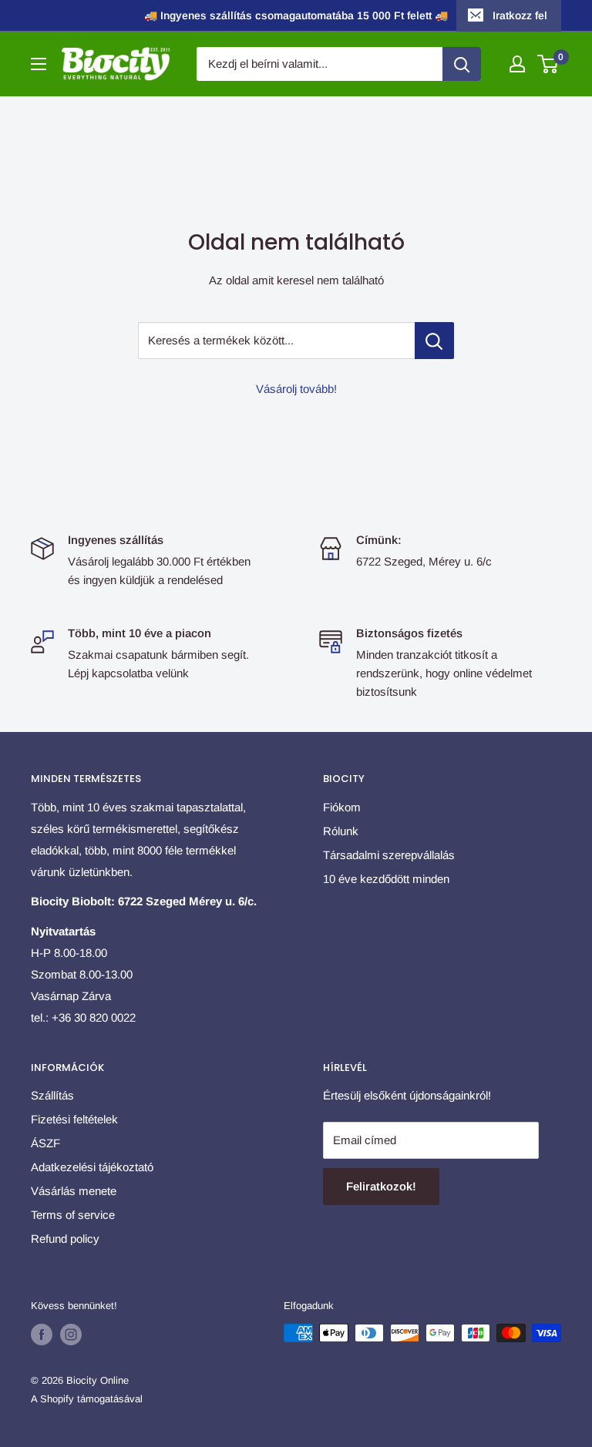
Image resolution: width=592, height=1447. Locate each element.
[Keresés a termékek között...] (434, 340)
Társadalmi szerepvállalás (389, 854)
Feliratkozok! (381, 1186)
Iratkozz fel (520, 15)
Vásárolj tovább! (296, 388)
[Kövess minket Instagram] (71, 1334)
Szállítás (52, 1095)
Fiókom (342, 807)
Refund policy (65, 1238)
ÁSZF (45, 1143)
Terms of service (73, 1214)
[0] (548, 64)
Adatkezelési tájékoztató (92, 1166)
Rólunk (340, 831)
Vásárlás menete (73, 1190)
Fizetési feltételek (74, 1119)
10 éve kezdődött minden (386, 878)
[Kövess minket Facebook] (41, 1334)
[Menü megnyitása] (38, 64)
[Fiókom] (517, 63)
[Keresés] (461, 64)
